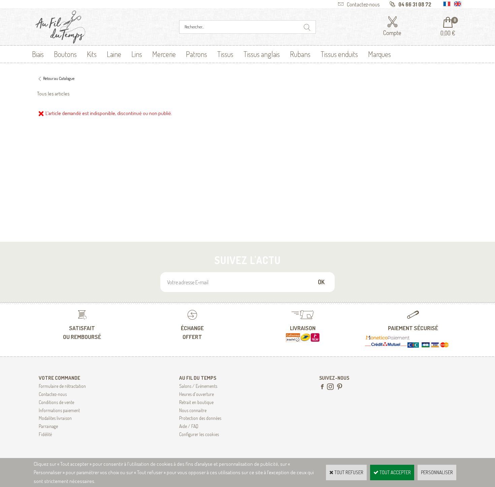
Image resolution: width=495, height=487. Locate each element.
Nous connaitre (192, 410)
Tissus (225, 54)
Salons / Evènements (198, 386)
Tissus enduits (339, 54)
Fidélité (45, 434)
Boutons (65, 54)
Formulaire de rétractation (62, 386)
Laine (114, 54)
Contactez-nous (53, 394)
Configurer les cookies (199, 434)
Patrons (196, 54)
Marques (379, 54)
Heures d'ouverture (196, 394)
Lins (136, 54)
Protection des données (200, 418)
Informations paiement (59, 410)
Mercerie (164, 54)
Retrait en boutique (196, 402)
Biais (38, 54)
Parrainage (48, 426)
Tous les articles (53, 93)
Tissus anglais (261, 54)
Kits (92, 54)
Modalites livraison (55, 418)
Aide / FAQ (188, 426)
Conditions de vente (56, 402)
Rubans (300, 54)
